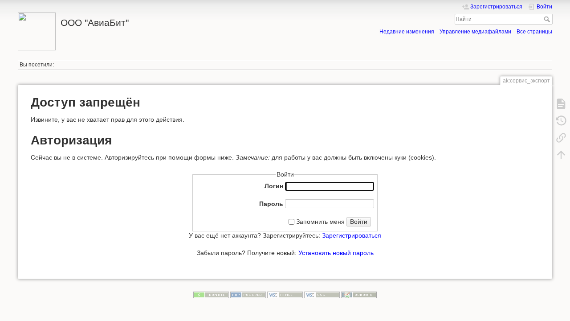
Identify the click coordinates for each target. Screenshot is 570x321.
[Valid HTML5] (285, 295)
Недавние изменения (406, 32)
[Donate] (211, 295)
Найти (548, 19)
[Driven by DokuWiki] (359, 295)
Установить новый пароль (336, 252)
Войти (358, 221)
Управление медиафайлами (475, 32)
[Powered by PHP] (248, 295)
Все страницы (534, 32)
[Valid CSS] (322, 295)
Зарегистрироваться (351, 235)
